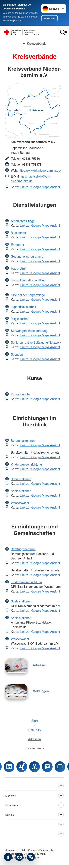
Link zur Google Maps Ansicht (40, 186)
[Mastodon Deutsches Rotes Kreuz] (47, 766)
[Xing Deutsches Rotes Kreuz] (21, 766)
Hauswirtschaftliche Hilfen (28, 280)
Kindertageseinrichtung (26, 464)
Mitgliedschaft (20, 318)
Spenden (17, 354)
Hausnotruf (18, 268)
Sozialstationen (21, 479)
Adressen (40, 665)
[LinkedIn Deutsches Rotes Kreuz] (9, 766)
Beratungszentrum (23, 440)
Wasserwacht (20, 502)
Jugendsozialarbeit (23, 306)
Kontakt (22, 850)
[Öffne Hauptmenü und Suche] (64, 32)
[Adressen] (16, 665)
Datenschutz (46, 850)
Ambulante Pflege (23, 221)
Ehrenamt (17, 244)
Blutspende (18, 232)
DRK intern (39, 853)
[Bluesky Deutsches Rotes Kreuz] (60, 766)
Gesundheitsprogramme (27, 256)
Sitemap (32, 850)
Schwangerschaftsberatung (29, 330)
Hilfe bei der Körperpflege (28, 295)
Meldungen (41, 691)
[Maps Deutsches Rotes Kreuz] (34, 766)
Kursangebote (20, 394)
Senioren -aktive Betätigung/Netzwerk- (36, 342)
